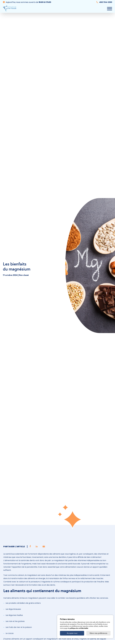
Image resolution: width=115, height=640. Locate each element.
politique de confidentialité (79, 628)
